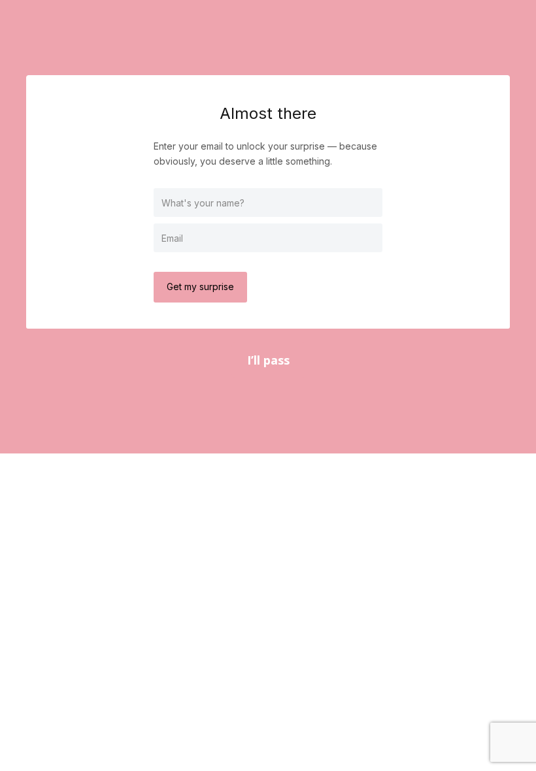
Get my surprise (200, 286)
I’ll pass (268, 360)
